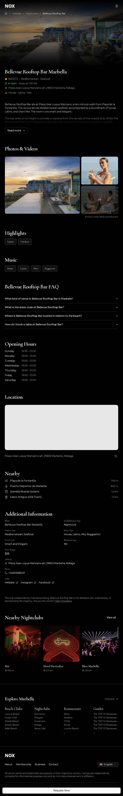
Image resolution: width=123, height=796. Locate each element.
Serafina (68, 717)
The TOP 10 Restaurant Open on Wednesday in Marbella (105, 721)
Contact (53, 764)
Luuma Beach (12, 714)
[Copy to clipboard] (115, 456)
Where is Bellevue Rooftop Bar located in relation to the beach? (43, 315)
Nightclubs (32, 13)
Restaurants (72, 709)
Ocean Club (11, 717)
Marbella (16, 13)
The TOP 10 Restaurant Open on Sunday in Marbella (105, 725)
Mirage (38, 725)
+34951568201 (16, 572)
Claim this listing (63, 601)
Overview (110, 699)
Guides (98, 709)
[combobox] (108, 764)
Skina (66, 714)
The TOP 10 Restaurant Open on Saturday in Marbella (105, 714)
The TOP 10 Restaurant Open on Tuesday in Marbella (105, 728)
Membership (23, 764)
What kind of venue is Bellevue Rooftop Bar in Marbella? (39, 298)
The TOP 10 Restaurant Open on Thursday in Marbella (105, 717)
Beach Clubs (13, 709)
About (8, 764)
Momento (39, 714)
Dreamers (39, 721)
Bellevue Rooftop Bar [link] (54, 13)
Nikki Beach (11, 728)
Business (40, 764)
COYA (67, 721)
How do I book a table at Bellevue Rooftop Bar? (34, 324)
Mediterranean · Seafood (35, 78)
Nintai (67, 725)
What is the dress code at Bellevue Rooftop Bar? (34, 307)
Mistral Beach (12, 721)
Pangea (38, 717)
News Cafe (40, 728)
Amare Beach (12, 725)
